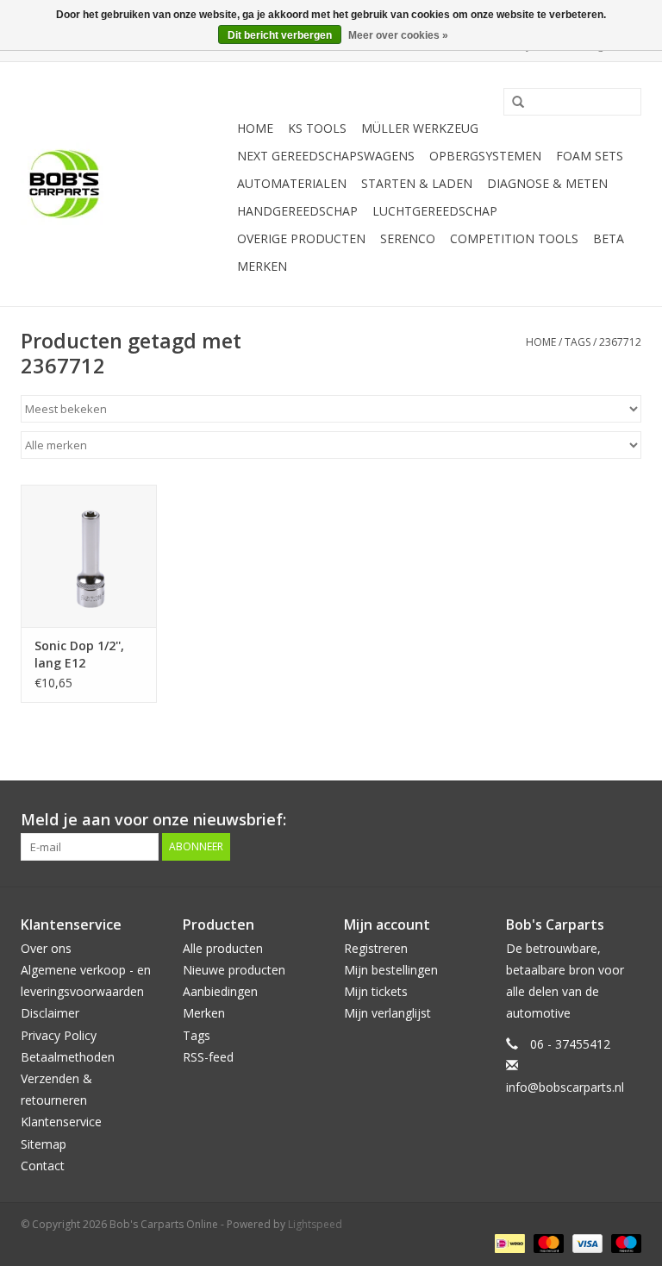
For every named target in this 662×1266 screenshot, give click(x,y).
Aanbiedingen (220, 991)
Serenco (407, 238)
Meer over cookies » (398, 35)
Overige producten (301, 238)
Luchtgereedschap (434, 211)
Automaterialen (292, 183)
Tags (577, 342)
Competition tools (514, 238)
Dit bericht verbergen (280, 35)
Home (255, 128)
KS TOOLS (317, 128)
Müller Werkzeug (419, 128)
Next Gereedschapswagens (326, 155)
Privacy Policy (59, 1035)
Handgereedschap (297, 211)
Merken (262, 266)
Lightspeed (315, 1224)
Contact (43, 1165)
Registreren (376, 948)
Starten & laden (416, 183)
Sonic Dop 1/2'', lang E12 (79, 654)
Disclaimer (50, 1013)
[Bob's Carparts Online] (126, 184)
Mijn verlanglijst (387, 1013)
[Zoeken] (512, 102)
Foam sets (589, 155)
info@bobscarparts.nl (565, 1087)
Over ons (46, 948)
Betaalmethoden (68, 1057)
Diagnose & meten (547, 183)
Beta (608, 238)
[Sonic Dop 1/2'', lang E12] (89, 556)
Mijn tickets (376, 991)
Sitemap (43, 1144)
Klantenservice (61, 1121)
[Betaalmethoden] (508, 1242)
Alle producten (223, 948)
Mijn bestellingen (391, 970)
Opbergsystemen (485, 155)
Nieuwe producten (234, 970)
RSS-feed (208, 1057)
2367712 (620, 342)
